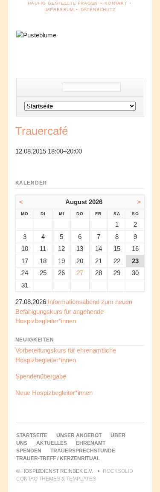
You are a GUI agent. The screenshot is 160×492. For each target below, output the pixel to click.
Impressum (59, 9)
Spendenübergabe (40, 376)
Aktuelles (51, 443)
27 (79, 272)
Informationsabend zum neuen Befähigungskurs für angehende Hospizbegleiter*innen (73, 311)
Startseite (31, 435)
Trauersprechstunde (82, 451)
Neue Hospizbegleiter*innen (54, 392)
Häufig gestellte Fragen (63, 3)
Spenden (28, 451)
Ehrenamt (90, 443)
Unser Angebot (79, 435)
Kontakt (116, 3)
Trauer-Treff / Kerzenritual (58, 458)
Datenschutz (98, 9)
